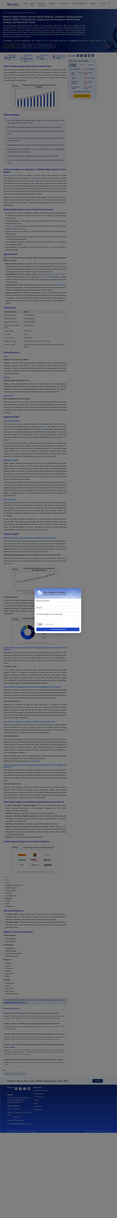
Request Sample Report (58, 629)
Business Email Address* (43, 600)
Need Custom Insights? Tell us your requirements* (49, 614)
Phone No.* (39, 607)
